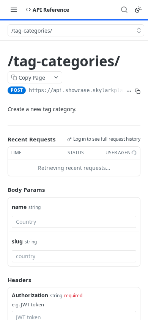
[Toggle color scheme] (138, 9)
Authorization (30, 295)
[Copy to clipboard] (137, 91)
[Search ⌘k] (124, 9)
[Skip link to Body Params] (2, 189)
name (19, 206)
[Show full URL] (129, 91)
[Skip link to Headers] (2, 280)
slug (17, 241)
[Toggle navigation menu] (14, 9)
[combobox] (74, 222)
